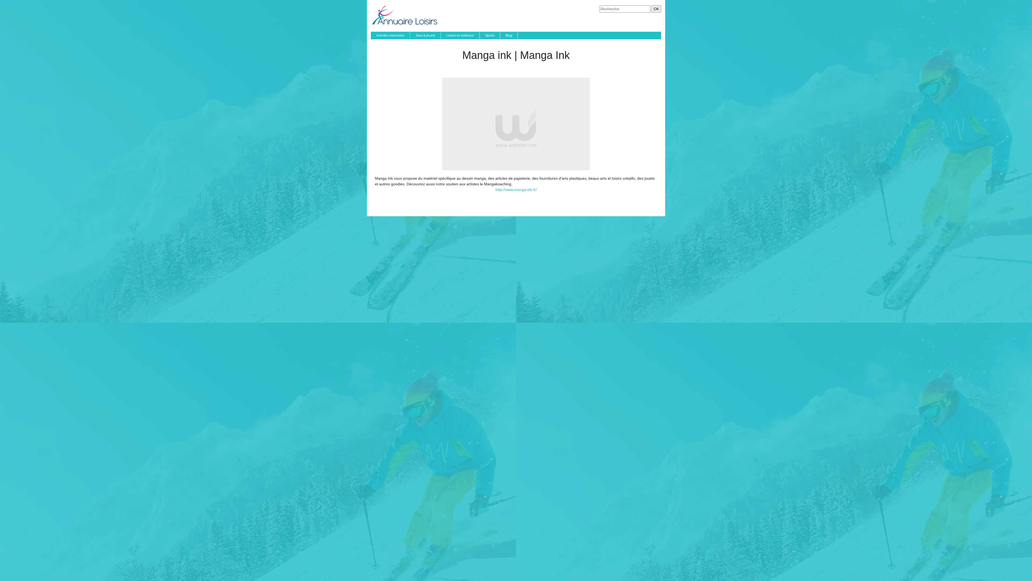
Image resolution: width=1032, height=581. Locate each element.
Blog (509, 35)
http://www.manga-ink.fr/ (516, 189)
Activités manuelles (390, 35)
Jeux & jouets (425, 35)
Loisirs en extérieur (460, 35)
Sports (489, 35)
